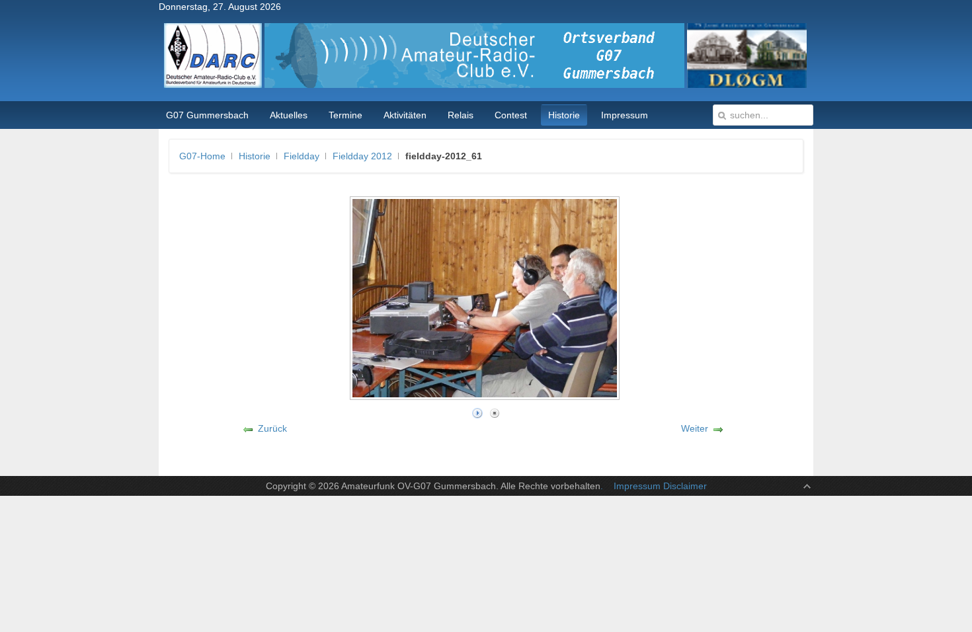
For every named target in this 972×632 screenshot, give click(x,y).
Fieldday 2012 (362, 156)
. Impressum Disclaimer (653, 486)
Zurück (272, 428)
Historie (254, 156)
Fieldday (301, 156)
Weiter (694, 428)
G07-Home (202, 156)
